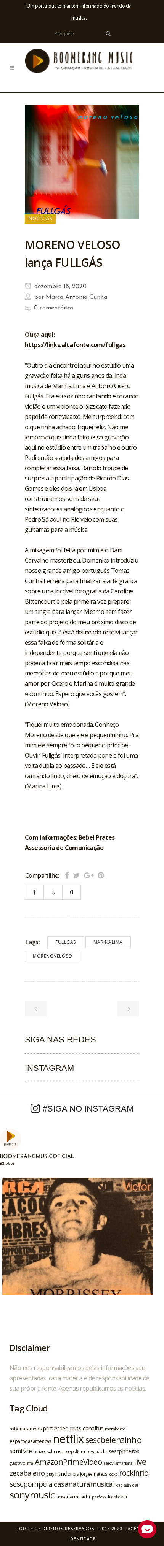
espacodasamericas (30, 1441)
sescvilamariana (117, 1463)
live (140, 1461)
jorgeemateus (94, 1474)
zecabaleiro (27, 1473)
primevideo (55, 1428)
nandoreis (67, 1473)
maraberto (115, 1429)
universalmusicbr (73, 1497)
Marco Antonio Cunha (76, 297)
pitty (50, 1474)
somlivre (21, 1451)
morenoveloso (52, 956)
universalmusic (48, 1451)
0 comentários (54, 308)
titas (75, 1428)
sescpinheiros (124, 1451)
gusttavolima (21, 1463)
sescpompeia (31, 1484)
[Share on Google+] (89, 875)
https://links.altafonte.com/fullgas (75, 345)
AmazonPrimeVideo (68, 1461)
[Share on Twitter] (76, 875)
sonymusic (32, 1495)
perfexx (99, 1497)
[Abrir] (77, 1252)
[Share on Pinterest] (101, 875)
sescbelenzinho (113, 1439)
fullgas (65, 942)
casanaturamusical (84, 1484)
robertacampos (26, 1428)
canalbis (93, 1428)
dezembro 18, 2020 (59, 287)
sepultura (75, 1451)
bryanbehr (96, 1451)
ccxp (113, 1474)
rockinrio (133, 1473)
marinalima (108, 942)
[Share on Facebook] (67, 875)
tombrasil (118, 1496)
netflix (68, 1438)
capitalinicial (127, 1485)
